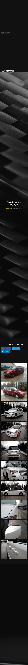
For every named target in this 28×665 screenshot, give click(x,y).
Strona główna (9, 208)
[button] (21, 32)
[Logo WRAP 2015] (8, 71)
